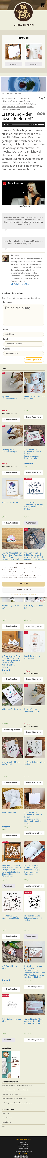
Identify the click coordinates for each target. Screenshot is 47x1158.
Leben (4, 107)
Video (13, 110)
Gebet (18, 104)
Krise (33, 104)
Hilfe (26, 104)
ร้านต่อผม (5, 1094)
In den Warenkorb (11, 420)
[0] (42, 7)
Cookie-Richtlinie (16, 594)
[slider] (41, 124)
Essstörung (5, 104)
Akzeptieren (23, 584)
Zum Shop (23, 38)
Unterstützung (21, 107)
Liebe (9, 107)
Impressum (25, 594)
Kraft (29, 104)
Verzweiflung (6, 110)
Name (5, 330)
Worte (18, 110)
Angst (13, 101)
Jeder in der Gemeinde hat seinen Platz (20, 1085)
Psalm (13, 107)
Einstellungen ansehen (23, 590)
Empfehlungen (23, 98)
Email (5, 339)
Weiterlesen (31, 523)
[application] (23, 124)
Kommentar (8, 302)
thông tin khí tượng (7, 1098)
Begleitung (20, 101)
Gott (22, 104)
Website (6, 349)
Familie (12, 104)
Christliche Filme (6, 1122)
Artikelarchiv (5, 1113)
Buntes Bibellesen (15, 1094)
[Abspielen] (4, 124)
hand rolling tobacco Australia (10, 1103)
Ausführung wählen (34, 626)
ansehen (13, 64)
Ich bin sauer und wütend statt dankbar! (18, 1090)
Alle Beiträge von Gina (20, 284)
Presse (3, 1126)
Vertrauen (30, 107)
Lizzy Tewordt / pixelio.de (13, 93)
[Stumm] (36, 124)
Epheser (27, 101)
